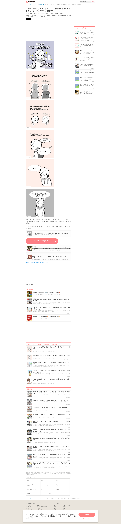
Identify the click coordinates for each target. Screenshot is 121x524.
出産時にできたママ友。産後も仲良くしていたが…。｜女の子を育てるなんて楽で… (51, 248)
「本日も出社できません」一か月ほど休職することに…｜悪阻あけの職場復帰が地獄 (87, 59)
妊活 (55, 505)
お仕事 (64, 506)
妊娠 (55, 506)
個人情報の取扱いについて (42, 506)
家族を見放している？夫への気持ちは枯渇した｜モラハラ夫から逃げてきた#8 (51, 438)
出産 (55, 508)
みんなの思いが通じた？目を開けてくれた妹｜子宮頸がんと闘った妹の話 (87, 45)
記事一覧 (27, 508)
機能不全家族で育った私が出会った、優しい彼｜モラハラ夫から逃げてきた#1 (51, 392)
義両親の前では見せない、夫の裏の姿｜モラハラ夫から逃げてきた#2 (50, 400)
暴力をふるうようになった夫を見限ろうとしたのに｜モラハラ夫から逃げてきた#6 (51, 422)
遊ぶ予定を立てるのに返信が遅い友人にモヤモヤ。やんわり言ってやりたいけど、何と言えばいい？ (87, 79)
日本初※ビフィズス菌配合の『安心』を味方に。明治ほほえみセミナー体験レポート (51, 299)
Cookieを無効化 (87, 518)
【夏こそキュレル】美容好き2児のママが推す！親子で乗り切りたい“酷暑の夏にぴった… (51, 308)
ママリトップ (28, 505)
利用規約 (38, 508)
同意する (87, 515)
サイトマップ (28, 506)
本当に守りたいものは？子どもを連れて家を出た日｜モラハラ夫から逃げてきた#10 (51, 455)
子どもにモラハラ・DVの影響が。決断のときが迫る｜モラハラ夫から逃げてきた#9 (51, 447)
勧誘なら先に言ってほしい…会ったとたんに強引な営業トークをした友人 (51, 355)
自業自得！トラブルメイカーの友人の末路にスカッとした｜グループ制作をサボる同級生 (51, 371)
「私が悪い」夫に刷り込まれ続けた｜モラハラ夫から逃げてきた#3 (50, 407)
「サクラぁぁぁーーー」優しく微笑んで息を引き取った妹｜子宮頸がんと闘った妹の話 (87, 32)
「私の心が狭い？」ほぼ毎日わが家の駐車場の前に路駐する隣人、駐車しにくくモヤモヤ (87, 66)
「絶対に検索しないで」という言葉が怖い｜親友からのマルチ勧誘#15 (50, 233)
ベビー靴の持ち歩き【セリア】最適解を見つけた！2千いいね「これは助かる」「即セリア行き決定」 (87, 92)
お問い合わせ (39, 509)
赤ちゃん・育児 (57, 509)
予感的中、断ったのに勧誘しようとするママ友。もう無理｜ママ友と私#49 (51, 363)
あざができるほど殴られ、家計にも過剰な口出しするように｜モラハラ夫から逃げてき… (51, 430)
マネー (64, 509)
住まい (64, 508)
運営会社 (38, 505)
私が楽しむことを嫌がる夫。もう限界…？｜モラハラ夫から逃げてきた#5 (51, 414)
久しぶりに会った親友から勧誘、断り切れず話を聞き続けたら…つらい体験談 (51, 347)
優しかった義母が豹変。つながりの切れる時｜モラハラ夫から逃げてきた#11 (51, 463)
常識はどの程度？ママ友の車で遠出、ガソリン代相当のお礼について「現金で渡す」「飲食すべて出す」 (87, 39)
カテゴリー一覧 (29, 509)
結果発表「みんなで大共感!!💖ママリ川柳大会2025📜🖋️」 (48, 316)
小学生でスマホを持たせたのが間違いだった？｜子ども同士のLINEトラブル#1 (51, 256)
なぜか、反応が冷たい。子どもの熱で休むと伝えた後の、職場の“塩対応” (87, 72)
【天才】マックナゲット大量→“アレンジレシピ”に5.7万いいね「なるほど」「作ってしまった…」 (87, 52)
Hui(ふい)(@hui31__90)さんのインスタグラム (37, 262)
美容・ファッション (67, 505)
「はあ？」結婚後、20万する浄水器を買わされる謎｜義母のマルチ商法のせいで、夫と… (51, 379)
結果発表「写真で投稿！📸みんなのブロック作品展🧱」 (47, 292)
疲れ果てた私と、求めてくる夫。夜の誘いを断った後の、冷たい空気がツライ (87, 86)
